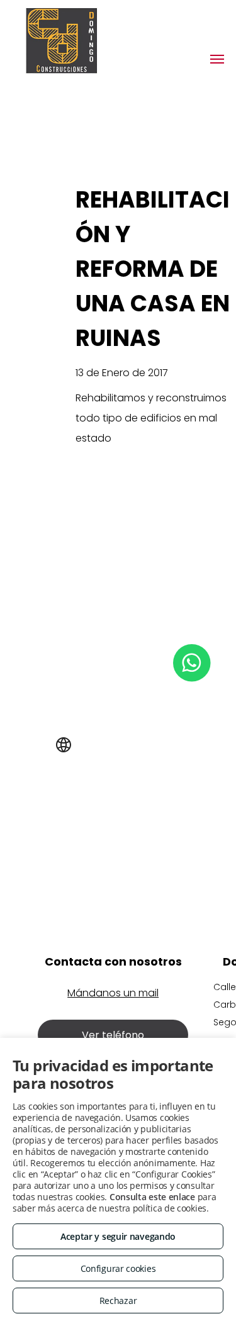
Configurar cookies (118, 1268)
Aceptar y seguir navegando (118, 1236)
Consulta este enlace (152, 1197)
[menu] (217, 59)
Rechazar (118, 1300)
